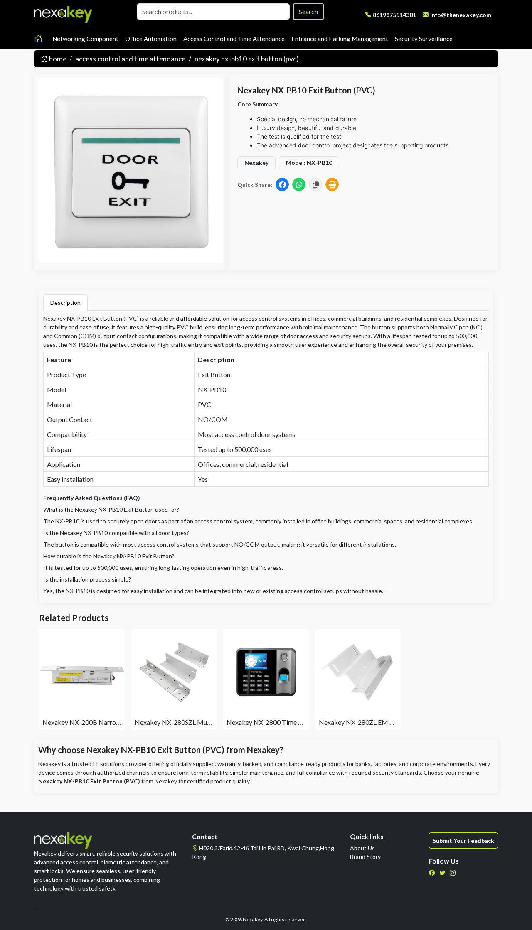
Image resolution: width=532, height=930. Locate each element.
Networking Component (85, 38)
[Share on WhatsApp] (298, 184)
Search (308, 11)
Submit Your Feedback (463, 840)
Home (57, 58)
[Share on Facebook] (282, 184)
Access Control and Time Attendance (234, 38)
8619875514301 (394, 14)
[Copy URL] (315, 184)
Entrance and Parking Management (339, 38)
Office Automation (151, 38)
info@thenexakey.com (460, 14)
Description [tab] (65, 302)
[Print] (332, 184)
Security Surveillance (424, 38)
